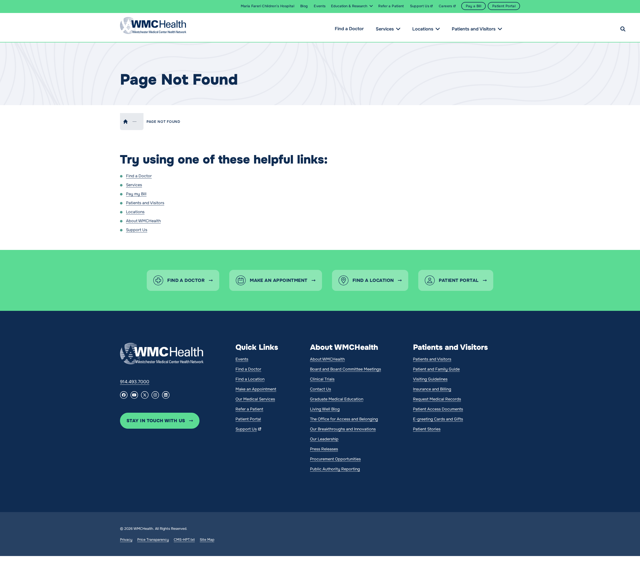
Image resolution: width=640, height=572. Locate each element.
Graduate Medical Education (336, 399)
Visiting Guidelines (430, 379)
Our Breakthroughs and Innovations (343, 429)
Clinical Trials (322, 379)
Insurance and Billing (432, 389)
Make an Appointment (256, 389)
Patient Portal (248, 419)
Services (385, 29)
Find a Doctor (349, 28)
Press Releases (324, 449)
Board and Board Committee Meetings (345, 369)
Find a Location (250, 379)
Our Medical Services (255, 399)
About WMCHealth (143, 220)
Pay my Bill (136, 193)
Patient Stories (426, 429)
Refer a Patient (249, 409)
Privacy (126, 539)
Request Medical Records (437, 399)
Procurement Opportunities (335, 459)
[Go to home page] (162, 353)
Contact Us (320, 389)
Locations (422, 29)
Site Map (207, 539)
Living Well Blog (325, 409)
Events (242, 359)
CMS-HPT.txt (184, 539)
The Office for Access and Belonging (344, 419)
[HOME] (125, 121)
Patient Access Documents (438, 409)
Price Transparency (153, 539)
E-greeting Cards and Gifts (438, 419)
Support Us (136, 229)
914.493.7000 (134, 381)
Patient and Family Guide (436, 369)
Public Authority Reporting (335, 469)
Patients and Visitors (474, 29)
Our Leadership (324, 439)
